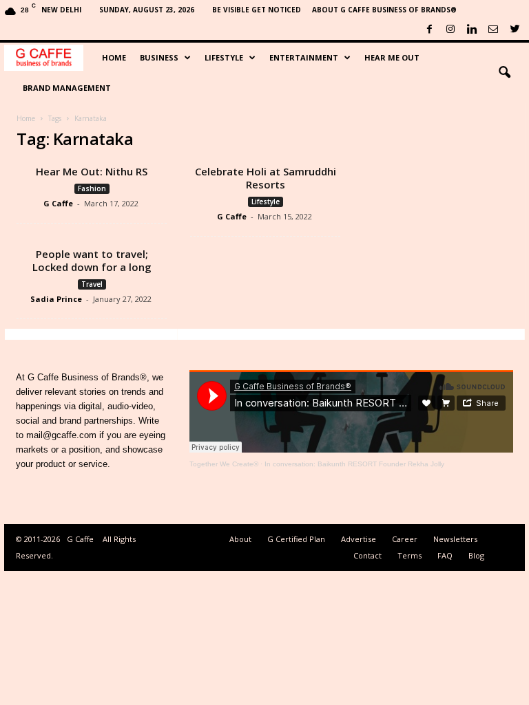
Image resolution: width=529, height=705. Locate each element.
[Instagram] (450, 30)
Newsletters (455, 539)
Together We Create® (223, 464)
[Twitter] (514, 30)
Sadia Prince (56, 299)
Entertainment (303, 57)
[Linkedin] (472, 30)
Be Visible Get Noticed (256, 9)
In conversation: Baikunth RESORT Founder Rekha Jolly (354, 464)
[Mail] (493, 30)
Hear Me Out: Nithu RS (91, 171)
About (240, 539)
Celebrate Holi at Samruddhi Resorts (265, 177)
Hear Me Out (391, 57)
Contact (367, 555)
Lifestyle (224, 57)
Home (114, 57)
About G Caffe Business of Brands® (384, 9)
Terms (409, 555)
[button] (504, 73)
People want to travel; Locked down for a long (92, 260)
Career (404, 539)
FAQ (445, 555)
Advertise (358, 539)
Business (159, 57)
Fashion (92, 188)
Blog (476, 555)
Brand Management (67, 88)
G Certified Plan (296, 539)
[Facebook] (429, 30)
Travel (92, 284)
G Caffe (58, 203)
